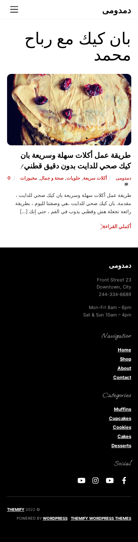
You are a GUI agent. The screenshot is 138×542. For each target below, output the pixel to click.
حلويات (73, 178)
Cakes (124, 436)
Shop (125, 359)
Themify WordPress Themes (101, 518)
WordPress (55, 518)
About (124, 368)
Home (124, 349)
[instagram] (96, 480)
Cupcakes (120, 418)
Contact (122, 377)
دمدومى (123, 178)
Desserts (121, 445)
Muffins (122, 409)
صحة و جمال (52, 178)
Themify (15, 509)
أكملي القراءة (117, 226)
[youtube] (110, 480)
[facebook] (124, 480)
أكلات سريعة (95, 178)
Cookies (122, 427)
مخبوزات (28, 178)
